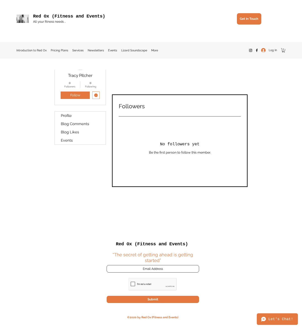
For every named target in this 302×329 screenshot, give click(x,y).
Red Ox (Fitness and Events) (69, 16)
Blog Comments (75, 124)
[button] (283, 50)
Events (67, 140)
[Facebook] (257, 50)
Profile (66, 115)
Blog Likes (70, 132)
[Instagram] (251, 50)
